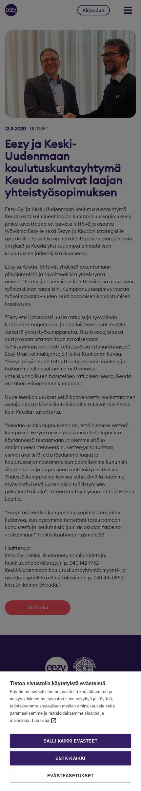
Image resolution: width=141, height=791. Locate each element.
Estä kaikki (70, 758)
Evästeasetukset (70, 775)
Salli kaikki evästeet (70, 741)
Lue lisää (40, 720)
